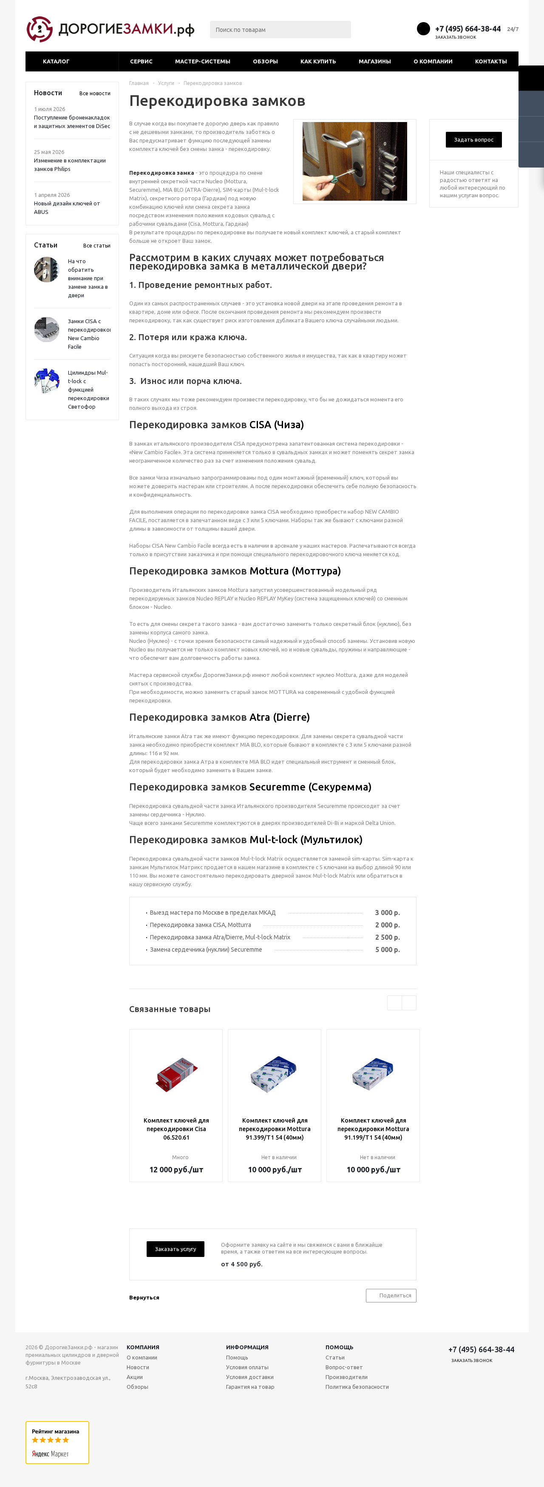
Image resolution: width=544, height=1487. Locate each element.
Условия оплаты (247, 1367)
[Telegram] (391, 28)
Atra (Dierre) (279, 717)
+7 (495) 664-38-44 (468, 28)
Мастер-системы (202, 61)
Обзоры (265, 61)
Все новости (94, 93)
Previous (395, 1003)
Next (409, 1003)
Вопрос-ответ (344, 1367)
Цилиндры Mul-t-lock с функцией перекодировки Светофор (88, 389)
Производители (347, 1377)
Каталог (56, 61)
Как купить (318, 61)
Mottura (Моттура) (295, 571)
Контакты (491, 61)
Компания (143, 1347)
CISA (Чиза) (276, 424)
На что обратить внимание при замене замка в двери (88, 278)
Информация (247, 1347)
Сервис (141, 61)
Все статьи (96, 245)
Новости (138, 1367)
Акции (135, 1377)
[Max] (375, 28)
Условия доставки (250, 1377)
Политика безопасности (357, 1387)
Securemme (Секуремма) (310, 787)
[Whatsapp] (407, 28)
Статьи (335, 1357)
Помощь (340, 1347)
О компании (433, 61)
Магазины (375, 61)
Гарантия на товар (250, 1387)
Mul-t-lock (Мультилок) (306, 839)
